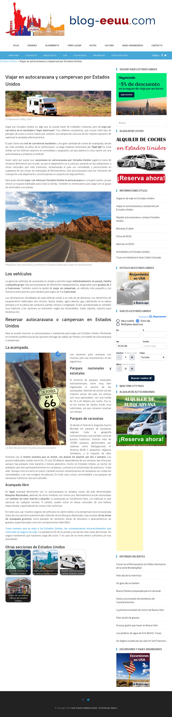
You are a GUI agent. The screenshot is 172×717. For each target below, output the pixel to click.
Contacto (157, 45)
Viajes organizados (132, 45)
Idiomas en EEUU (125, 244)
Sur (65, 55)
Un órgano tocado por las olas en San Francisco (141, 641)
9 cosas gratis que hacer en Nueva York (137, 625)
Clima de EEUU (124, 236)
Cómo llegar (74, 45)
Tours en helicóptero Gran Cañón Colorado (138, 257)
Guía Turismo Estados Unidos (84, 707)
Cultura (109, 45)
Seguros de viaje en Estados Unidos (135, 198)
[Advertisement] (129, 500)
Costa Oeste (80, 55)
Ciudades (32, 45)
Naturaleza (99, 55)
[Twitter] (165, 55)
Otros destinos (120, 55)
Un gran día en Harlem (127, 583)
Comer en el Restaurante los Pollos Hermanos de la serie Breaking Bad (141, 566)
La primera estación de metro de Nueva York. (140, 610)
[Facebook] (161, 55)
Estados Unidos (8, 61)
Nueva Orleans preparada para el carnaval (138, 591)
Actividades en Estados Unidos (133, 252)
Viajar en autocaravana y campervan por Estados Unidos (137, 208)
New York (14, 55)
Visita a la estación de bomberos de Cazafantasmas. (135, 600)
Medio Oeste (50, 55)
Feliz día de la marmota (128, 575)
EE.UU (16, 45)
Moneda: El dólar (125, 228)
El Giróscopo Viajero (108, 707)
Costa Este (31, 55)
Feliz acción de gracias (127, 618)
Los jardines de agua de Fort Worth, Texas (138, 633)
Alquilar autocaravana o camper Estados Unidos (138, 219)
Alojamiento (52, 45)
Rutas (93, 45)
